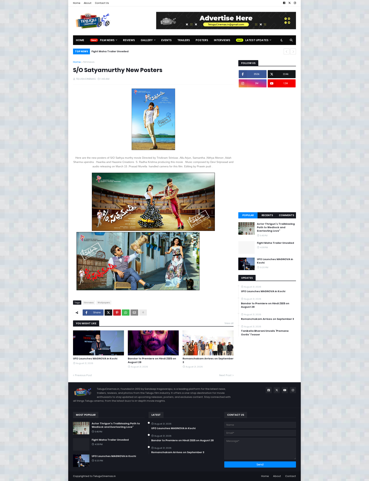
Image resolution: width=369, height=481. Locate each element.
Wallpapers (104, 302)
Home (76, 3)
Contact (290, 476)
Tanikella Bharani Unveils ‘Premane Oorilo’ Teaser (265, 332)
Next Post (225, 375)
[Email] (134, 312)
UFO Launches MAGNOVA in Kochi (119, 51)
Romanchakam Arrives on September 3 (208, 360)
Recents (267, 215)
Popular (248, 215)
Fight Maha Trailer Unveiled (275, 243)
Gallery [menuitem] (147, 40)
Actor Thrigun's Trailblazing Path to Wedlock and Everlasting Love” (276, 227)
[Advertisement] (267, 149)
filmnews (89, 62)
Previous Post (83, 375)
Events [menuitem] (166, 40)
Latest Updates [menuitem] (256, 40)
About (87, 3)
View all (229, 323)
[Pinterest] (117, 312)
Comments (286, 215)
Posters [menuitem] (202, 40)
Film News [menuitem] (107, 40)
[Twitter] (108, 312)
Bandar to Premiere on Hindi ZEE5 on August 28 (152, 360)
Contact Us (102, 3)
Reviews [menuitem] (129, 40)
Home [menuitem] (80, 40)
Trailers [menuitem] (183, 40)
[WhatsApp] (126, 312)
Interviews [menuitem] (222, 40)
